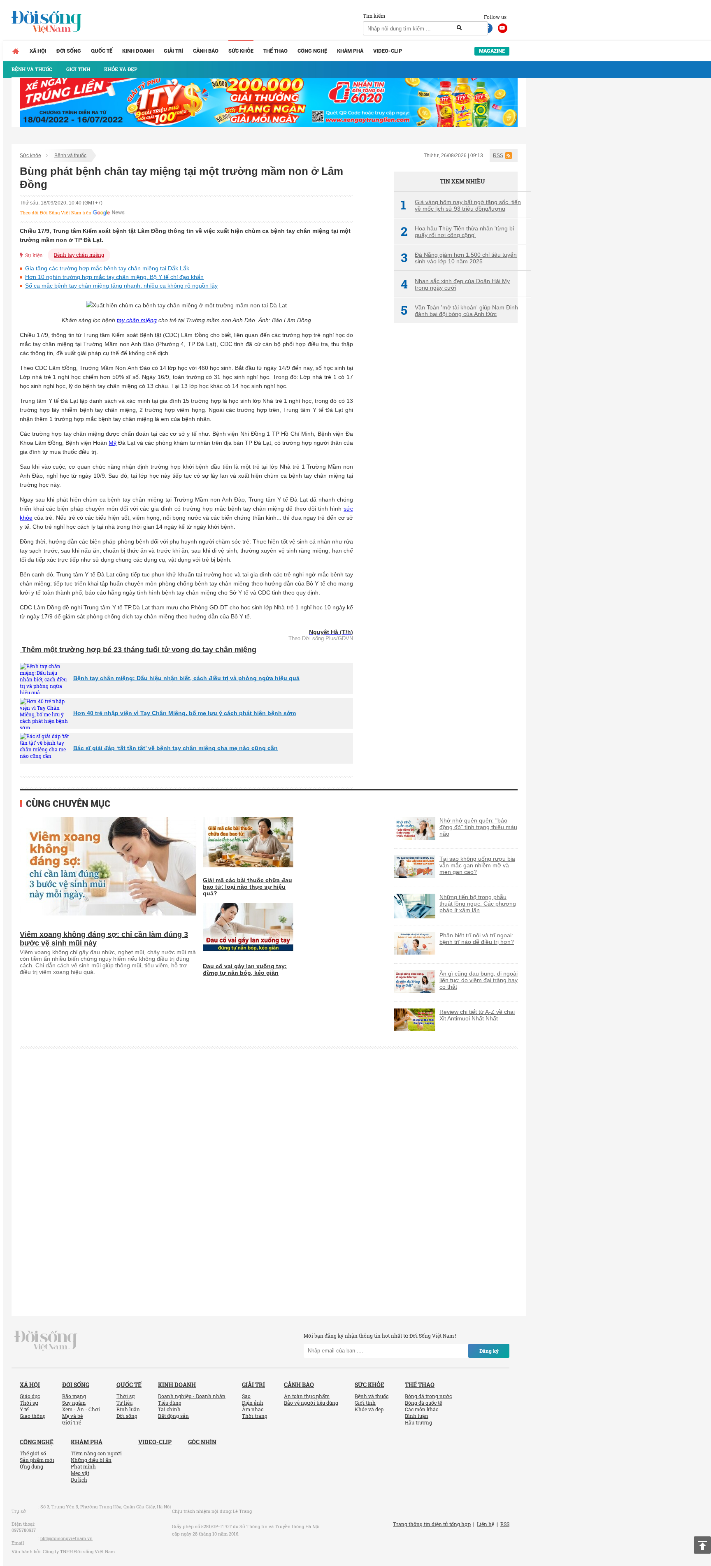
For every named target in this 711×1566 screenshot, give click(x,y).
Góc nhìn (202, 1442)
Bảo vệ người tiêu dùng (311, 1402)
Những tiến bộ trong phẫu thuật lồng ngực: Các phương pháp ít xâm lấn (477, 903)
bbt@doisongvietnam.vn (66, 1538)
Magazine (492, 51)
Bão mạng (74, 1396)
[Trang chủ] (16, 51)
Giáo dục (30, 1396)
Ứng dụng (31, 1466)
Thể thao (275, 51)
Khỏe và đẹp (369, 1409)
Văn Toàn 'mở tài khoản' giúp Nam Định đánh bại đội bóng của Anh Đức (459, 310)
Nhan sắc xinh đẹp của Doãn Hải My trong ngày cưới (455, 284)
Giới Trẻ (71, 1422)
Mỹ (112, 442)
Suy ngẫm (74, 1402)
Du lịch (79, 1479)
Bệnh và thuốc (70, 155)
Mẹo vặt (80, 1473)
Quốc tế (101, 51)
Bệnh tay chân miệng (79, 254)
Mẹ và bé (72, 1416)
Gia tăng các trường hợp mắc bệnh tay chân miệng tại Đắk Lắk (107, 268)
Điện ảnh (252, 1402)
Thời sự (29, 1402)
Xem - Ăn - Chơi (81, 1409)
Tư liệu (124, 1402)
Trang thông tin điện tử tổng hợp (432, 1524)
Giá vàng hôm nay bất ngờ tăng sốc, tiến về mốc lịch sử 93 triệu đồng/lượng (461, 205)
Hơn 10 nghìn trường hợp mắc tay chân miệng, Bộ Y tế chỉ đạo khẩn (114, 277)
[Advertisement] (456, 467)
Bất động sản (173, 1416)
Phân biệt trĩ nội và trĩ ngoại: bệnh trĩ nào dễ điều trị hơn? (476, 938)
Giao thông (33, 1416)
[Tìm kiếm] (459, 28)
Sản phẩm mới (37, 1460)
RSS (498, 155)
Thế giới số (33, 1453)
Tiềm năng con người (96, 1453)
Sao (246, 1396)
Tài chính (169, 1409)
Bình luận (128, 1409)
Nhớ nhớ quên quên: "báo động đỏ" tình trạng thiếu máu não (478, 827)
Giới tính (365, 1402)
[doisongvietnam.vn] (45, 1339)
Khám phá (350, 51)
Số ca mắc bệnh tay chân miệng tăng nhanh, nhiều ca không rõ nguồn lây (121, 285)
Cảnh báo (205, 51)
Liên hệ (485, 1524)
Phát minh (83, 1466)
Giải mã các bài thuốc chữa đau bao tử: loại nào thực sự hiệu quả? (247, 887)
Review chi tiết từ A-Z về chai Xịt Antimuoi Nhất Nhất (477, 1015)
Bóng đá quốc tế (423, 1402)
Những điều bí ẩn (91, 1460)
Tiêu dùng (169, 1402)
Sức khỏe (240, 51)
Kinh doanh (138, 51)
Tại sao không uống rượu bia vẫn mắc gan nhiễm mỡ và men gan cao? (477, 865)
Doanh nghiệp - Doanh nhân (191, 1396)
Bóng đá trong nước (428, 1396)
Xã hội (38, 51)
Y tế (24, 1409)
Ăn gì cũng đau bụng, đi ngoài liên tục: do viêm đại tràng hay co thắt (478, 980)
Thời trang (254, 1416)
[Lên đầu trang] (702, 1545)
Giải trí (173, 51)
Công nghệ (312, 51)
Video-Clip (387, 51)
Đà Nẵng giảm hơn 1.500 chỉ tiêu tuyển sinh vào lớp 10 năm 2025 (459, 258)
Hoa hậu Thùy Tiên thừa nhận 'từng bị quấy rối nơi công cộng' (457, 231)
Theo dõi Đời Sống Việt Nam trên (55, 213)
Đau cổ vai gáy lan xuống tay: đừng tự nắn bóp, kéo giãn (245, 969)
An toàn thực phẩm (307, 1396)
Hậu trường (418, 1422)
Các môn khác (421, 1409)
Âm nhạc (252, 1409)
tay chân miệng (137, 320)
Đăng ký (489, 1351)
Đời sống (68, 51)
